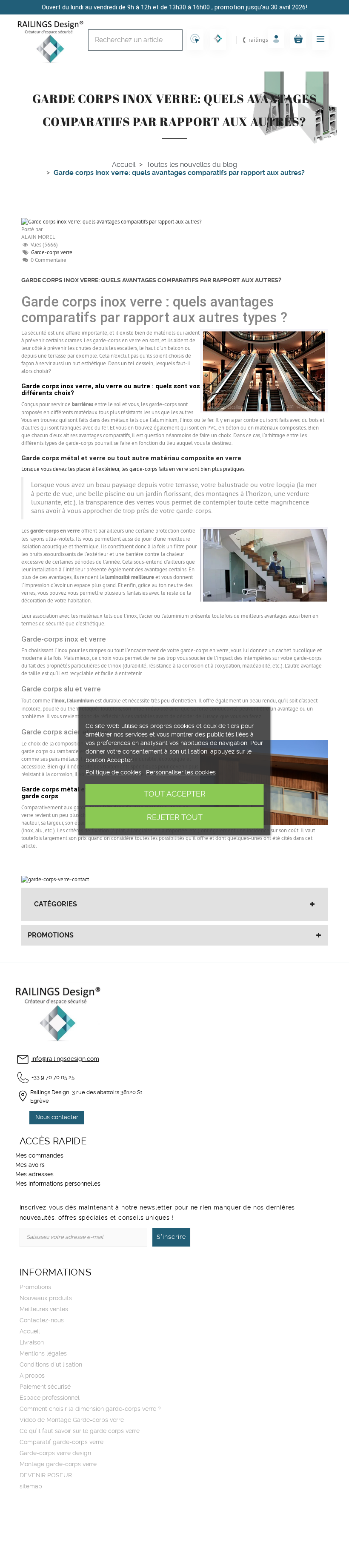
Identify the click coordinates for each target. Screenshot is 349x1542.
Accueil (30, 1332)
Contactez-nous (42, 1321)
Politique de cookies (113, 773)
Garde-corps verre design (55, 1453)
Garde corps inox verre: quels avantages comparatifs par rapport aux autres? (151, 281)
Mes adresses (34, 1175)
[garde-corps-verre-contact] (55, 879)
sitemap (31, 1487)
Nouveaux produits (46, 1298)
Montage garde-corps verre (58, 1464)
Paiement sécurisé (45, 1387)
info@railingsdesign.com (65, 1059)
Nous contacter (56, 1118)
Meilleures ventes (44, 1310)
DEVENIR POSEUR (46, 1476)
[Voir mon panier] (298, 39)
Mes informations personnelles (57, 1184)
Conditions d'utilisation (51, 1365)
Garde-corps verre (51, 252)
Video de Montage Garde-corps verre (72, 1420)
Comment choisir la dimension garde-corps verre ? (90, 1409)
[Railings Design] (50, 40)
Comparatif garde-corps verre (61, 1442)
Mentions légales (43, 1354)
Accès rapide (53, 1141)
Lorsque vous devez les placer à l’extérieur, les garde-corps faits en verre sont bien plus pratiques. (133, 469)
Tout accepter (175, 794)
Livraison (32, 1343)
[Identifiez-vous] (276, 39)
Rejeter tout (175, 818)
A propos (32, 1376)
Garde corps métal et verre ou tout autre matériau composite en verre (131, 458)
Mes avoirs (30, 1165)
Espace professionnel (50, 1398)
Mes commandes (39, 1156)
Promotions (51, 935)
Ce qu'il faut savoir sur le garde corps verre (80, 1431)
